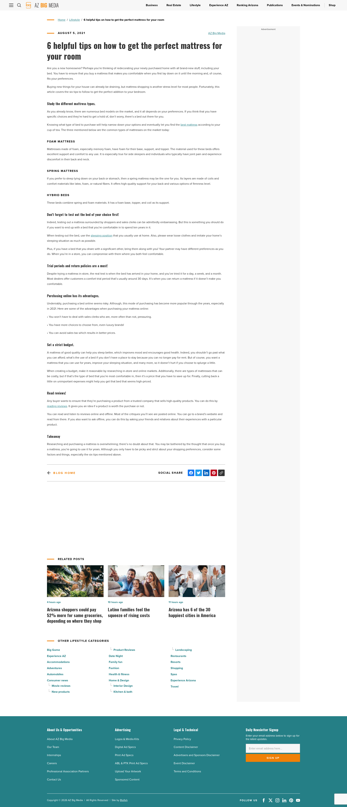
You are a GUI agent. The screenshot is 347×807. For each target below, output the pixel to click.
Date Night (116, 656)
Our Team (53, 747)
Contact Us (54, 779)
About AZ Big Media (59, 739)
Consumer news (57, 680)
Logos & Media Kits (127, 739)
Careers (52, 763)
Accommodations (58, 662)
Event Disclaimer (184, 763)
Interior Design (123, 686)
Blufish (124, 800)
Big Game (53, 650)
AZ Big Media (216, 33)
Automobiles (55, 674)
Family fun (115, 662)
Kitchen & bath (122, 692)
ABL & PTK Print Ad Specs (131, 763)
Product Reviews (124, 650)
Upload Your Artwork (128, 771)
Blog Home (64, 473)
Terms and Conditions (187, 771)
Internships (54, 755)
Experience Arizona (183, 680)
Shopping (177, 668)
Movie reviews (61, 686)
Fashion (114, 668)
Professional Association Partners (68, 771)
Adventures (54, 668)
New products (61, 692)
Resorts (176, 662)
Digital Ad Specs (125, 747)
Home (61, 20)
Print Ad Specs (124, 755)
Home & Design (119, 680)
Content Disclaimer (186, 747)
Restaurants (178, 656)
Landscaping (183, 650)
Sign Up (273, 757)
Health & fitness (119, 674)
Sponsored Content (127, 779)
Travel (175, 686)
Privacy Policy (182, 739)
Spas (174, 674)
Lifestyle (74, 20)
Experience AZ (56, 656)
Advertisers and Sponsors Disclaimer (197, 755)
